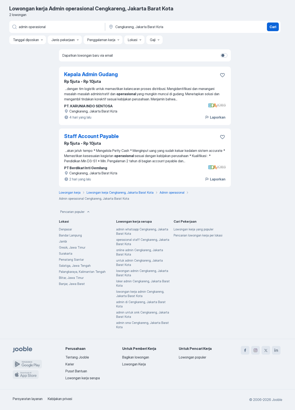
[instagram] (255, 350)
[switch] (223, 55)
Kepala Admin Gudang (91, 74)
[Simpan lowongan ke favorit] (222, 75)
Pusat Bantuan (76, 371)
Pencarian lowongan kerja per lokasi (198, 235)
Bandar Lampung (70, 235)
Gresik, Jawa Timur (72, 247)
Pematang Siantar (71, 259)
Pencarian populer (72, 212)
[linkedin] (276, 350)
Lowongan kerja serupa (82, 378)
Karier (69, 364)
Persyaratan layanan (28, 399)
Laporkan (217, 117)
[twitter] (266, 350)
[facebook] (245, 350)
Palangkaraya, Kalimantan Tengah (82, 271)
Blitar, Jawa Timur (71, 278)
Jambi (63, 241)
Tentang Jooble (77, 357)
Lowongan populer (192, 357)
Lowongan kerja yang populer (193, 229)
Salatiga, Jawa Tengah (75, 265)
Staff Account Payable (91, 136)
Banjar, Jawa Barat (72, 284)
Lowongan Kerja (134, 364)
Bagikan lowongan (135, 357)
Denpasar (65, 229)
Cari (273, 27)
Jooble (277, 399)
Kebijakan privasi (60, 399)
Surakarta (65, 253)
